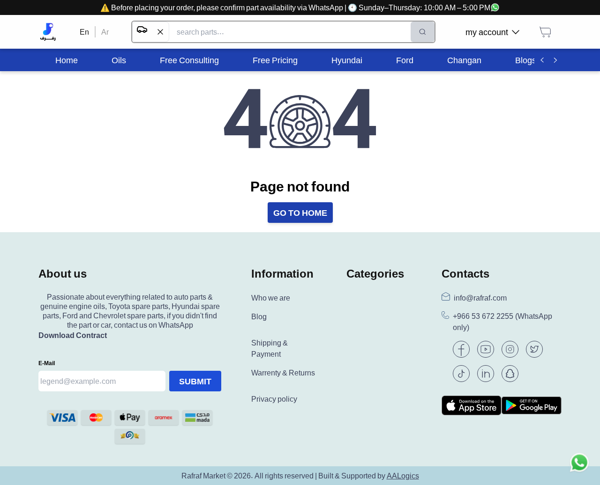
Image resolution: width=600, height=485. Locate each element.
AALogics (403, 475)
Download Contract (72, 335)
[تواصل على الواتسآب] (579, 464)
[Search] (423, 32)
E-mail (46, 363)
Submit (195, 381)
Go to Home (300, 212)
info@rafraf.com (480, 297)
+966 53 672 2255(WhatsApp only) (502, 321)
